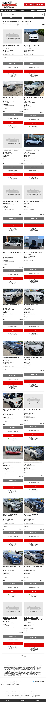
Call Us (13, 71)
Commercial (14, 10)
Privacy (13, 683)
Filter (34, 17)
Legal (13, 684)
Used (10, 10)
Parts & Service (21, 10)
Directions (8, 683)
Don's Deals (3, 10)
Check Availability (13, 67)
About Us (3, 683)
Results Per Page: (22, 24)
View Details (12, 63)
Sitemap (17, 684)
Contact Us (9, 684)
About (26, 10)
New (7, 10)
